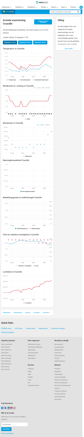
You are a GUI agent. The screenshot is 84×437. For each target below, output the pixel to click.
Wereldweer (31, 7)
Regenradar (6, 7)
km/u (39, 88)
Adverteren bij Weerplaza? (62, 385)
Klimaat (43, 7)
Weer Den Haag (6, 355)
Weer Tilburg (5, 367)
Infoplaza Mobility (60, 377)
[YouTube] (11, 408)
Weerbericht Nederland (35, 347)
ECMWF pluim (6, 328)
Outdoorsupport (59, 355)
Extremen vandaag (58, 328)
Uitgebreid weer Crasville (43, 21)
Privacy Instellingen (7, 433)
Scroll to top (80, 433)
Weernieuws (32, 358)
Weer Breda (5, 353)
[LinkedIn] (8, 408)
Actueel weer (30, 328)
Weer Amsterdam (6, 344)
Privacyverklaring (59, 394)
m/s (35, 88)
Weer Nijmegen (6, 361)
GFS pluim (19, 328)
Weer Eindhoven (6, 350)
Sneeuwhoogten (33, 353)
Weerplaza (57, 371)
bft (43, 88)
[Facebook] (2, 408)
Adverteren (57, 353)
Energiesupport (59, 347)
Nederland (18, 7)
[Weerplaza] (42, 2)
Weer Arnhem (5, 347)
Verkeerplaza (58, 374)
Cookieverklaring (59, 397)
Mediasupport (58, 350)
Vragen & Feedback (60, 391)
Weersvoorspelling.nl (61, 383)
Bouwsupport (58, 344)
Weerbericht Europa (34, 344)
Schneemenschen (33, 385)
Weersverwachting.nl (61, 380)
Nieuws (53, 7)
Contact (57, 358)
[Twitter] (5, 408)
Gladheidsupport (59, 361)
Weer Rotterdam (6, 364)
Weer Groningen (6, 358)
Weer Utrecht (5, 369)
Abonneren (57, 399)
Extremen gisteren (7, 332)
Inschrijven (6, 429)
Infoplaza (31, 369)
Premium (73, 7)
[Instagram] (14, 408)
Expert (63, 7)
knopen (47, 88)
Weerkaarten (43, 328)
